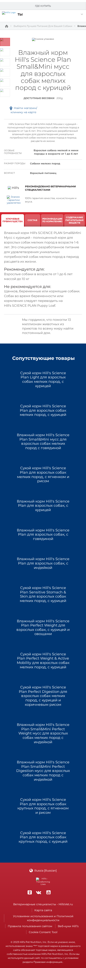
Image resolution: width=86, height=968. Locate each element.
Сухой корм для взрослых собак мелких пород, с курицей (43, 410)
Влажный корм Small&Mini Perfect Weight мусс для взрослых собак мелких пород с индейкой (43, 733)
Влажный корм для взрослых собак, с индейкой (43, 563)
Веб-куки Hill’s (68, 926)
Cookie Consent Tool (43, 932)
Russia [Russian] (45, 870)
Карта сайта (43, 910)
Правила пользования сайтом (30, 926)
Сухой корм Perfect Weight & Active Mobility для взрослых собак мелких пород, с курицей (43, 660)
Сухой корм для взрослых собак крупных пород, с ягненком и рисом (43, 806)
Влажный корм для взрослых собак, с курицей (43, 505)
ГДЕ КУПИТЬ (43, 5)
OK (30, 892)
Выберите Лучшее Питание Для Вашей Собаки (43, 26)
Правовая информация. (48, 961)
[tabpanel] (43, 39)
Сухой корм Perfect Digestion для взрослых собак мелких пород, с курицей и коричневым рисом (43, 696)
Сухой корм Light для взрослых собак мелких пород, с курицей (43, 379)
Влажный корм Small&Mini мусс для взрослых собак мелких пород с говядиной (43, 441)
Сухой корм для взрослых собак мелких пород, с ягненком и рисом (43, 474)
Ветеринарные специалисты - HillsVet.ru (43, 904)
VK (39, 892)
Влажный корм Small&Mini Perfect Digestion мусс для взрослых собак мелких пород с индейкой (43, 770)
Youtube (48, 892)
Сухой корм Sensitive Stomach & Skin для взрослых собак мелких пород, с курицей (43, 594)
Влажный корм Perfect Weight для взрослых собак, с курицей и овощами (43, 627)
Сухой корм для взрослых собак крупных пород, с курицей (43, 837)
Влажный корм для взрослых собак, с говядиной (43, 534)
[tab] (12, 220)
